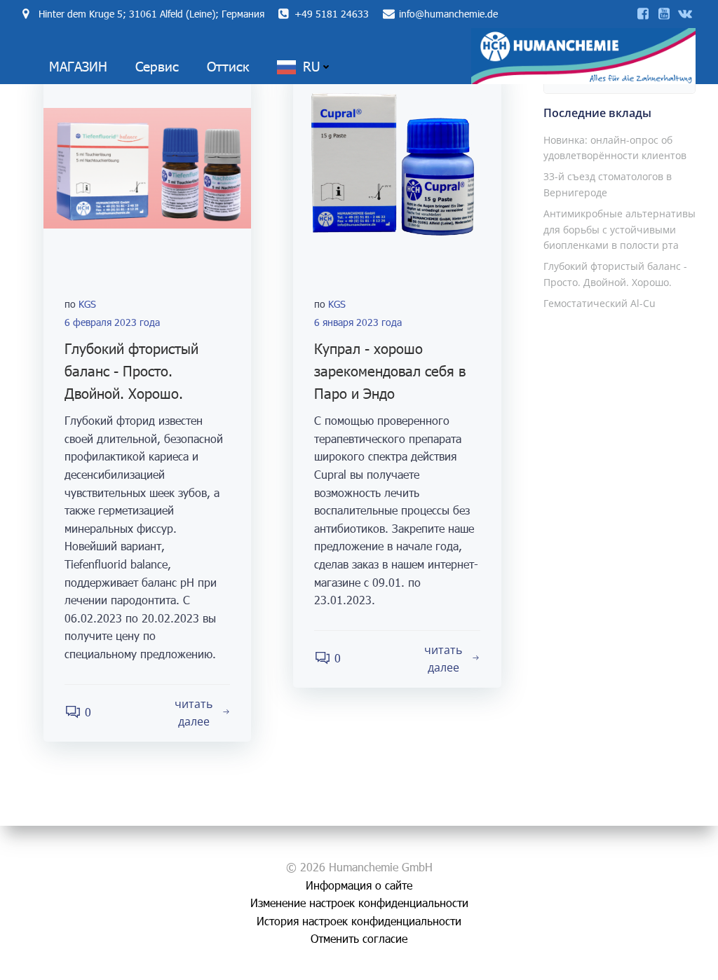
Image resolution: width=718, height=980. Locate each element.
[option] (655, 966)
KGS (87, 304)
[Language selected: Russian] (669, 966)
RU (311, 66)
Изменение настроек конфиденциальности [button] (359, 902)
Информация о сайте (359, 885)
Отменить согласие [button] (359, 938)
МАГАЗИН (78, 66)
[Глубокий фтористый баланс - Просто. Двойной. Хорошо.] (147, 167)
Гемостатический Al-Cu (599, 303)
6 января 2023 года (358, 322)
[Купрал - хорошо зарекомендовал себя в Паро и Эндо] (397, 167)
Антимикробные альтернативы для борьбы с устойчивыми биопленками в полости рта (619, 229)
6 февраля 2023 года (112, 322)
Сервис (157, 66)
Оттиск (228, 66)
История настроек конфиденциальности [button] (359, 920)
